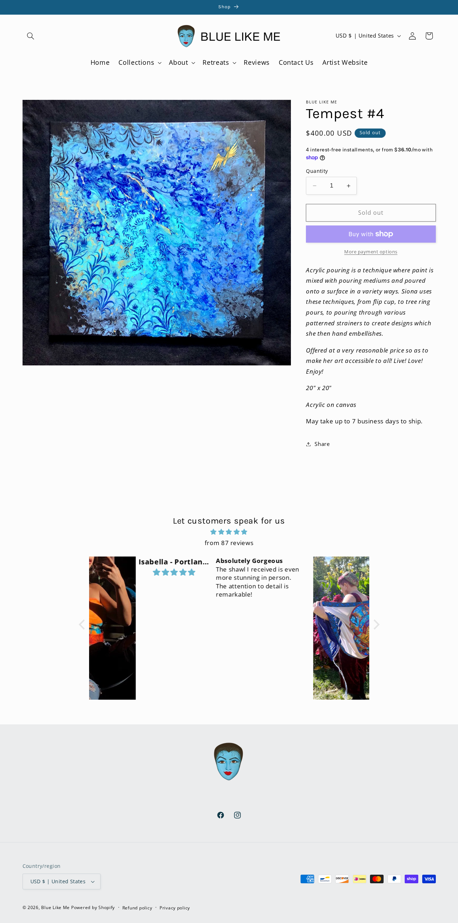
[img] (229, 532)
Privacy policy (175, 907)
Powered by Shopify (93, 907)
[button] (31, 36)
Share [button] (322, 443)
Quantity (317, 170)
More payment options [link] (371, 252)
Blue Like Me (55, 907)
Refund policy (137, 907)
